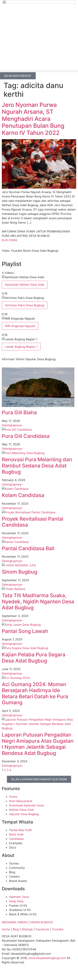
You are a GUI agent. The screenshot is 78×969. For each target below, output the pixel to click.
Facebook (42, 929)
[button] (39, 71)
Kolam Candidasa (23, 495)
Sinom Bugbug (19, 572)
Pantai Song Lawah (25, 631)
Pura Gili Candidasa (26, 436)
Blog (16, 929)
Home (6, 929)
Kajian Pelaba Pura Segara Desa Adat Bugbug (33, 657)
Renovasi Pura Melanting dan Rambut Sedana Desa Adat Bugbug (37, 465)
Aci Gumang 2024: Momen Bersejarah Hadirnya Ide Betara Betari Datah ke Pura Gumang (35, 693)
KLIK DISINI (9, 240)
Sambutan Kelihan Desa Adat (24, 284)
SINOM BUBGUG (41, 922)
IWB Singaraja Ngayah (20, 326)
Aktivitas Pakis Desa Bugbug (24, 305)
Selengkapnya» (12, 425)
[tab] (39, 285)
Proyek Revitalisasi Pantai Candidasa (32, 522)
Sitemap (27, 929)
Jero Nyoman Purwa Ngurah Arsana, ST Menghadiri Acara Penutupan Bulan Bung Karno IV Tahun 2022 (33, 118)
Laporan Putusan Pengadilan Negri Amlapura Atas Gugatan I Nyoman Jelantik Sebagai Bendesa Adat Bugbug (38, 744)
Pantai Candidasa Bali (28, 548)
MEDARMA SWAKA (15, 922)
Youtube (57, 929)
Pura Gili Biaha (19, 412)
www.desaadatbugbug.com (47, 958)
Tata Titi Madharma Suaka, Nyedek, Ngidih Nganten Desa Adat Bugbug (38, 601)
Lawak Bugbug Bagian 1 (21, 346)
